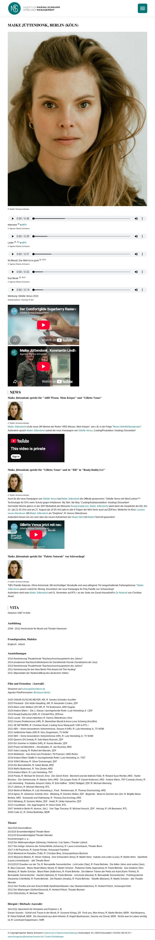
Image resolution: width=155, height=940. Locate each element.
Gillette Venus (85, 430)
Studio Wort (78, 517)
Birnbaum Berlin (42, 692)
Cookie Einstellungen (54, 936)
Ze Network (121, 592)
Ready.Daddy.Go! (80, 506)
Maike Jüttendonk (17, 426)
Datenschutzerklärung (66, 933)
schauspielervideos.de (33, 689)
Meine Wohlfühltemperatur (126, 426)
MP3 (24, 224)
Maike (91, 517)
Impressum (49, 933)
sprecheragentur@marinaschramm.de (25, 936)
